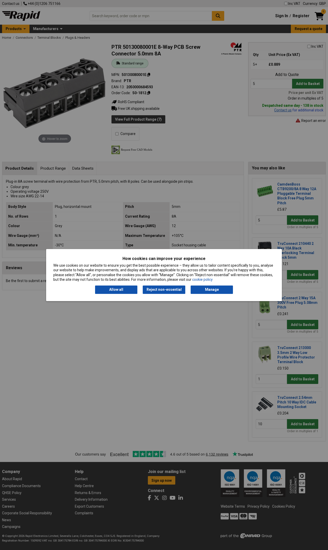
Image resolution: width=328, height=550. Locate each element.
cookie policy (202, 279)
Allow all (116, 290)
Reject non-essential (164, 290)
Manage (212, 290)
